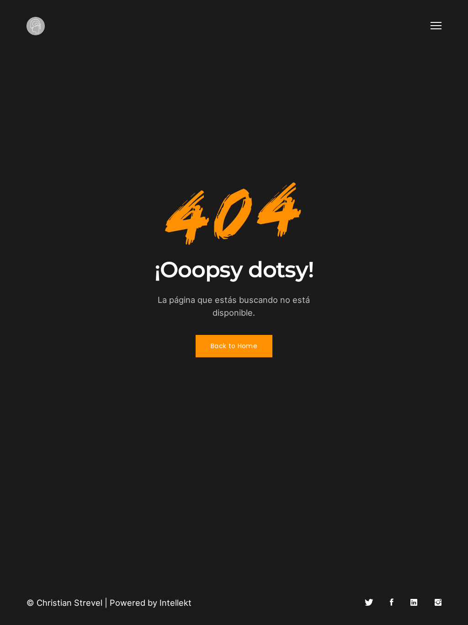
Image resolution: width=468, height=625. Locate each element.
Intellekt (175, 603)
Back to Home (234, 345)
